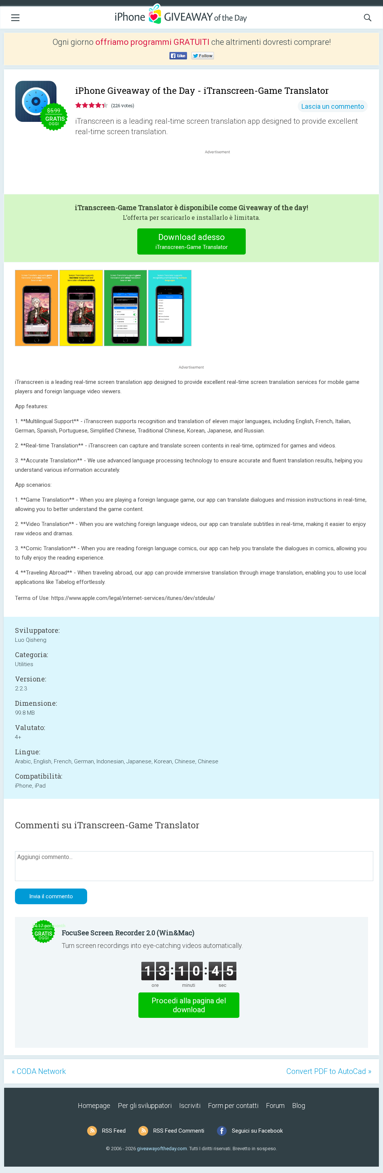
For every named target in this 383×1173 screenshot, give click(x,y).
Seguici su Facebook (257, 1130)
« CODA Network (39, 1071)
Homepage (94, 1105)
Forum (275, 1105)
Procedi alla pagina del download (188, 1005)
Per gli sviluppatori (145, 1105)
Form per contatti (233, 1105)
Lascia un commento (332, 106)
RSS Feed (114, 1130)
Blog (298, 1105)
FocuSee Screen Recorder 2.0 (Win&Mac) (128, 932)
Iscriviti (189, 1105)
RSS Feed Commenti (178, 1130)
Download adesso (192, 241)
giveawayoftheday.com (162, 1148)
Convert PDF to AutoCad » (329, 1071)
